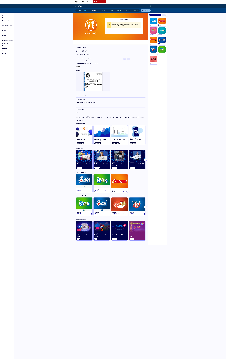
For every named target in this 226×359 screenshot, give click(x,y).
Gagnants (4, 53)
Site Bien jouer (5, 55)
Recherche (4, 17)
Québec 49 (132, 213)
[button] (83, 1)
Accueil (3, 15)
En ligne (4, 30)
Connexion (138, 6)
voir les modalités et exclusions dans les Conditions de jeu (132, 118)
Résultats (4, 35)
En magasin (4, 33)
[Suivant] (145, 160)
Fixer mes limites (145, 10)
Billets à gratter (5, 27)
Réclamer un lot (5, 43)
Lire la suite (78, 66)
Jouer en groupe (5, 22)
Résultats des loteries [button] (98, 2)
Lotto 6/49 (79, 190)
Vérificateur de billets (6, 38)
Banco (113, 190)
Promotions (4, 48)
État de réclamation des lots (7, 40)
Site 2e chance (5, 50)
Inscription (146, 6)
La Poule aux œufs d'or (116, 213)
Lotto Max (96, 190)
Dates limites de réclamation (7, 45)
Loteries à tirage (5, 20)
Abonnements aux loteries (7, 25)
